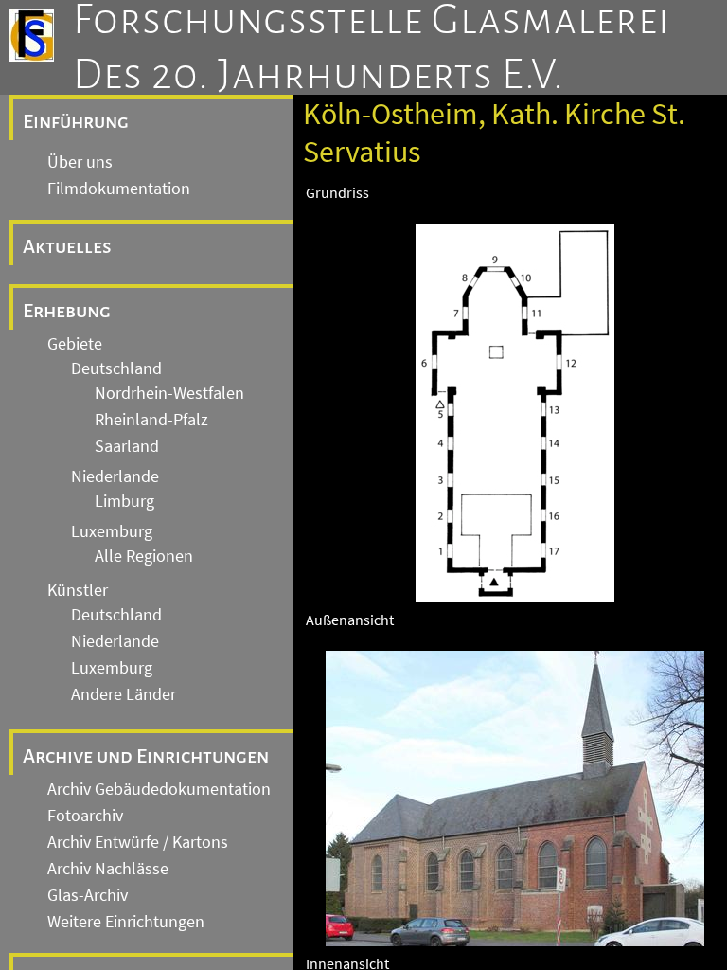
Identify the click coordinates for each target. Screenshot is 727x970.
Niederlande (115, 476)
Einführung (76, 121)
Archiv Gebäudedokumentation (159, 789)
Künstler (77, 590)
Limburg (124, 501)
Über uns (80, 162)
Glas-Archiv (87, 895)
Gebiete (74, 343)
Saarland (127, 446)
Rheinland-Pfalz (151, 419)
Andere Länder (123, 694)
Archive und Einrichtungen (146, 755)
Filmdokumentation (118, 188)
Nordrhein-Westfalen (169, 393)
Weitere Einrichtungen (125, 921)
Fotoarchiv (85, 815)
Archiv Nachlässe (107, 868)
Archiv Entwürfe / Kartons (137, 842)
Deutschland (116, 368)
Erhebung (67, 310)
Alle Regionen (144, 556)
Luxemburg (111, 531)
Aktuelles (67, 246)
